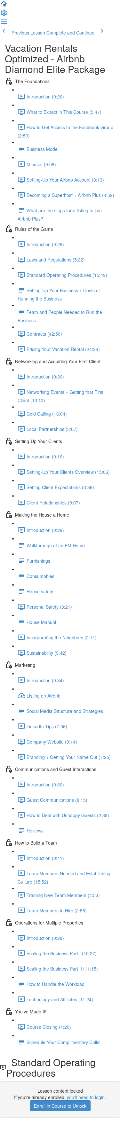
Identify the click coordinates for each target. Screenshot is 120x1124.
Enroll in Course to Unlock (60, 1106)
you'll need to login (86, 1097)
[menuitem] (4, 15)
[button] (4, 6)
